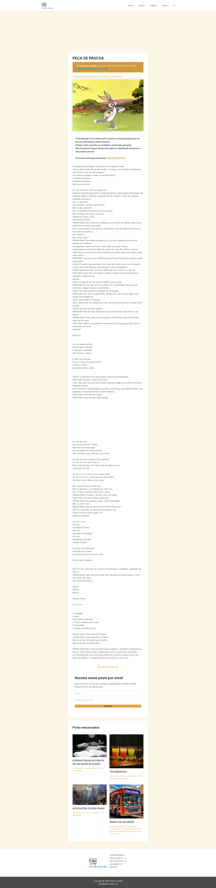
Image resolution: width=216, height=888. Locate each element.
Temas (164, 5)
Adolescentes (114, 829)
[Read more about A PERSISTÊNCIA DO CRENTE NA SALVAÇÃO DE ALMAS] (90, 745)
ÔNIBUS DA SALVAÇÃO (121, 822)
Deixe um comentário (117, 826)
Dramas (86, 768)
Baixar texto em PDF (109, 667)
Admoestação (78, 768)
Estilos (141, 5)
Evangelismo (105, 76)
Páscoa (119, 76)
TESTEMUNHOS (118, 771)
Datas (130, 5)
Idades (153, 5)
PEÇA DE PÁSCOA (116, 158)
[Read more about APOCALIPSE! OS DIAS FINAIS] (90, 794)
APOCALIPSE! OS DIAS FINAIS (89, 808)
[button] (134, 5)
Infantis (113, 76)
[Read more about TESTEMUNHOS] (126, 751)
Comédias (124, 829)
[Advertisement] (108, 35)
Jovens (139, 776)
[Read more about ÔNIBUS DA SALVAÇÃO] (126, 801)
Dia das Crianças (134, 829)
